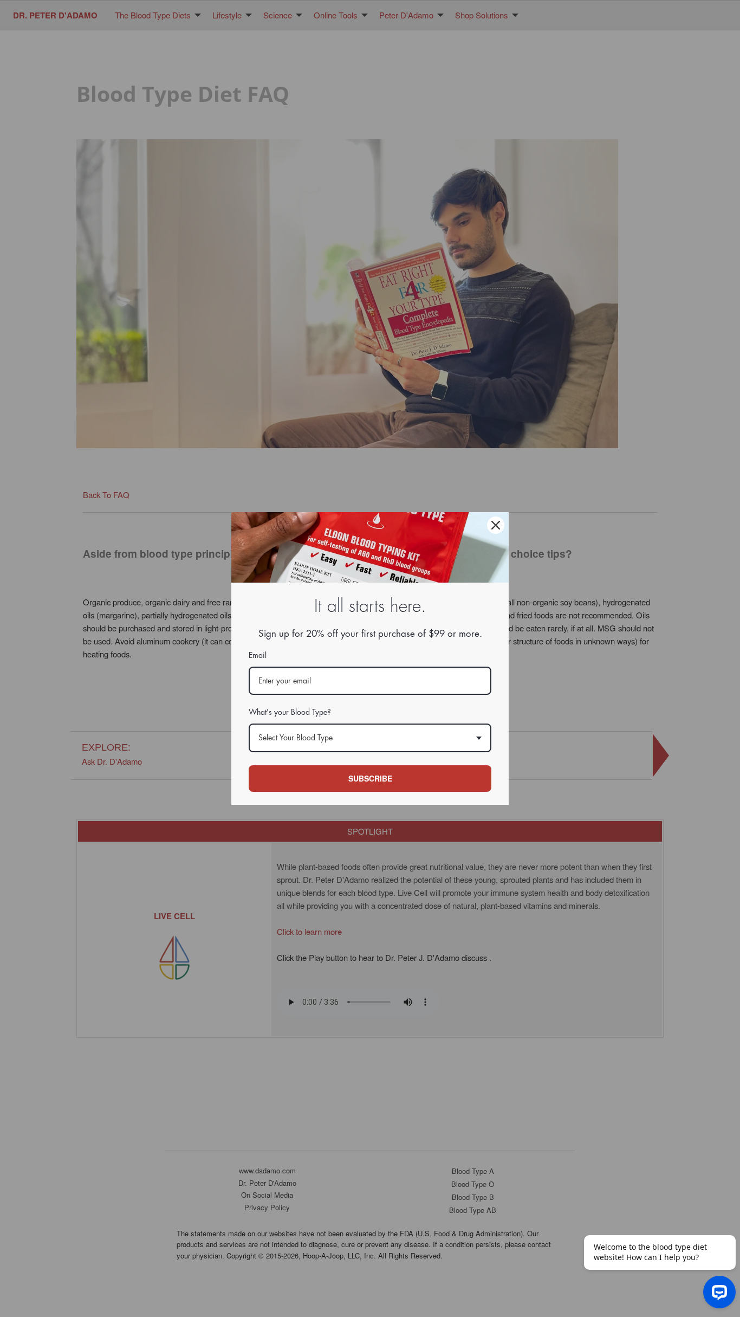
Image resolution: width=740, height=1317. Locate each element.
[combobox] (370, 738)
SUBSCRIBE (370, 778)
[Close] (496, 525)
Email (258, 655)
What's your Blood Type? (290, 712)
